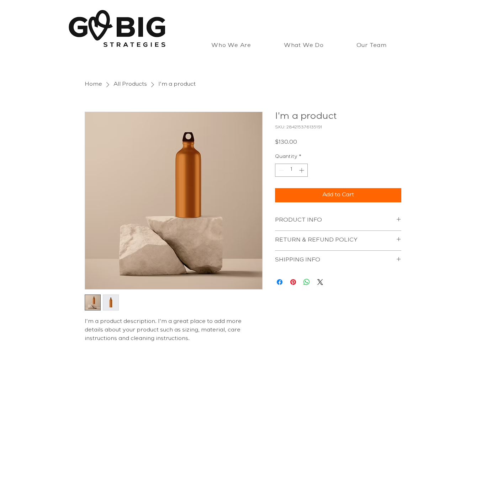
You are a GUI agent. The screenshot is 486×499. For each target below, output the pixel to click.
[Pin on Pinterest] (293, 282)
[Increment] (302, 170)
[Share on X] (320, 282)
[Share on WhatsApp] (306, 282)
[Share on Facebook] (279, 282)
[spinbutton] (291, 170)
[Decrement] (280, 170)
